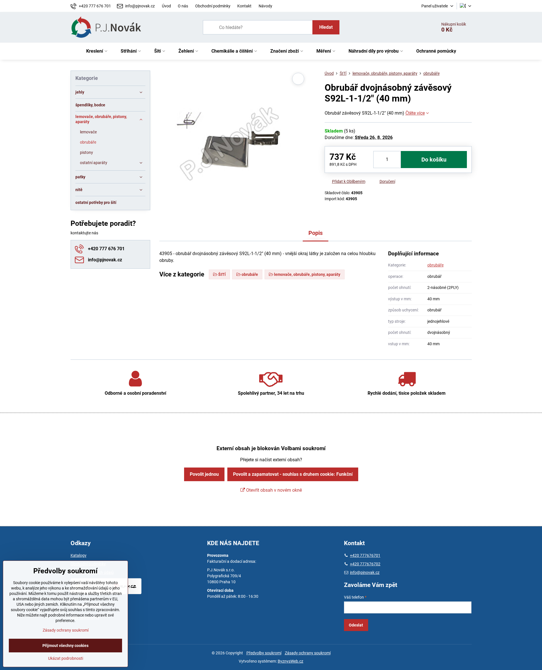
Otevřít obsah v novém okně (273, 490)
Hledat (326, 27)
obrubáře (435, 265)
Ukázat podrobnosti (65, 658)
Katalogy (78, 555)
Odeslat (356, 625)
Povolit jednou (204, 474)
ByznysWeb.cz (290, 661)
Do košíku (433, 159)
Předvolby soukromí (263, 653)
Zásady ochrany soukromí (308, 653)
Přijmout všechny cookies (65, 645)
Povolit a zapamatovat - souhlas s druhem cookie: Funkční (293, 474)
